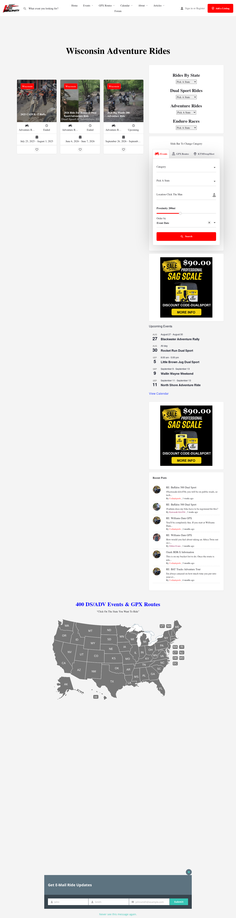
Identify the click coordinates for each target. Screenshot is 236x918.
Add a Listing (223, 8)
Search (188, 236)
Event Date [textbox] (163, 223)
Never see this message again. (118, 914)
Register (200, 8)
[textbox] (186, 167)
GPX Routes (105, 5)
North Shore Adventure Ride (181, 385)
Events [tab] (163, 153)
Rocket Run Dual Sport (177, 350)
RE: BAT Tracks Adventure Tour (183, 569)
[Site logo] (11, 8)
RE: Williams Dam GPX (179, 518)
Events (86, 5)
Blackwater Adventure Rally (180, 339)
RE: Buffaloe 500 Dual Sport (181, 487)
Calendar (125, 5)
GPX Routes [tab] (182, 153)
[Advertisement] (118, 27)
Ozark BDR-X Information (180, 552)
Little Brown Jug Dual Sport (180, 362)
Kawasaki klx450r (177, 511)
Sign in (189, 8)
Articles (157, 5)
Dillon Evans (175, 545)
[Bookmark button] (37, 150)
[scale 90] (186, 287)
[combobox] (186, 167)
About (141, 5)
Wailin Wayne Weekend (177, 373)
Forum (118, 11)
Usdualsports (175, 498)
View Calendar (159, 393)
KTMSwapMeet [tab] (206, 153)
